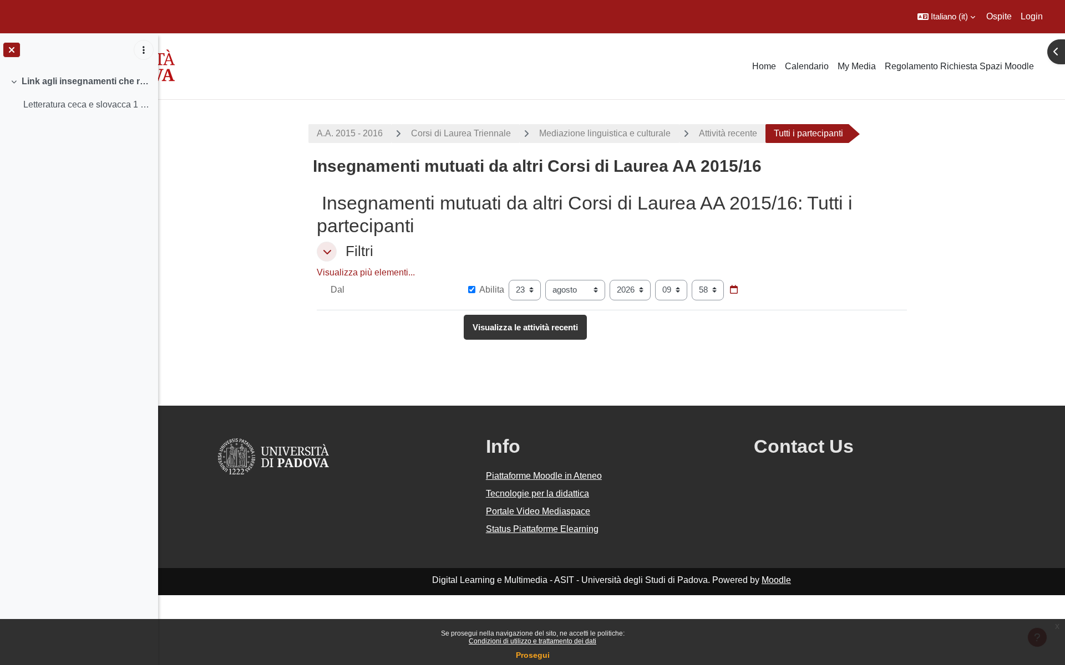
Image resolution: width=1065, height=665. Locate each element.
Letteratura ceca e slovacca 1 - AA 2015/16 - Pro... (86, 104)
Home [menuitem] (764, 66)
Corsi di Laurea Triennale (461, 133)
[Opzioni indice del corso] (144, 50)
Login (1032, 16)
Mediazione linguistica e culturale (605, 133)
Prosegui (533, 655)
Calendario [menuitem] (807, 66)
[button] (946, 16)
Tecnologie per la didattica (537, 493)
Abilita (491, 289)
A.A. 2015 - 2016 (350, 133)
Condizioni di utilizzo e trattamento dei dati (532, 641)
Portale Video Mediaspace (538, 511)
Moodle (776, 580)
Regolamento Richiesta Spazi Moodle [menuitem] (959, 66)
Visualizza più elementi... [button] (366, 272)
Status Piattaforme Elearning (542, 529)
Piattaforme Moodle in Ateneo (544, 475)
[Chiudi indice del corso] (12, 50)
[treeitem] (78, 93)
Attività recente (728, 133)
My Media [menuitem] (857, 66)
